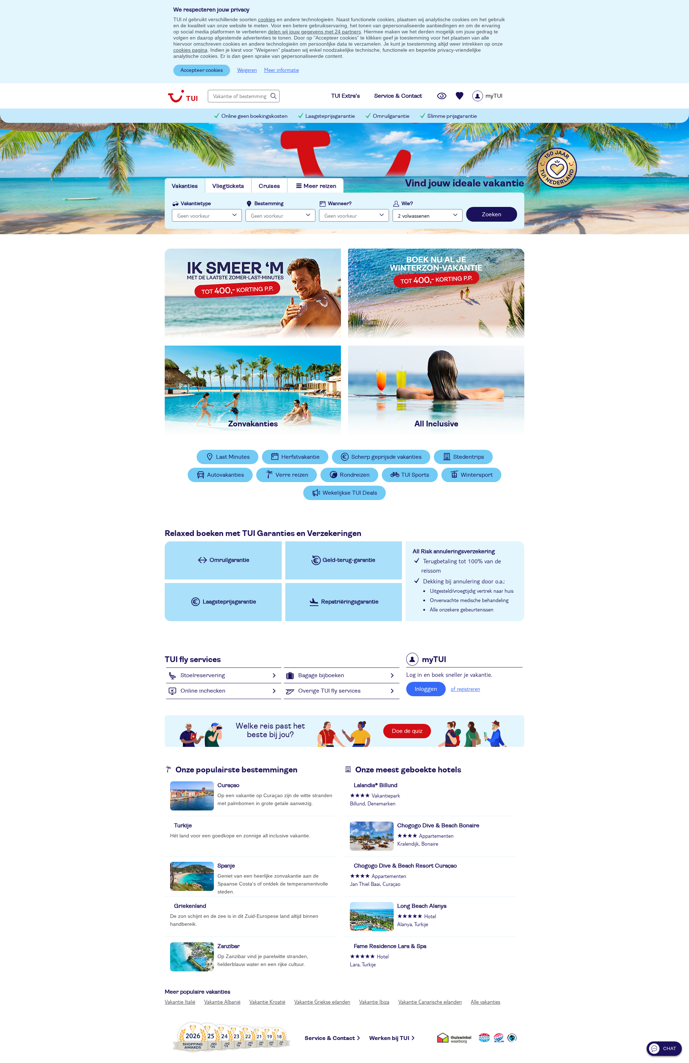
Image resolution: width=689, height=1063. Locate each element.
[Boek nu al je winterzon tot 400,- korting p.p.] (436, 293)
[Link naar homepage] (183, 95)
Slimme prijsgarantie (452, 116)
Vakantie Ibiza (374, 1001)
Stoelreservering (203, 675)
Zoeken (491, 214)
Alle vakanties (485, 1001)
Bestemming (268, 203)
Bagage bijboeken (321, 675)
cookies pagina (190, 50)
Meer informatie (281, 69)
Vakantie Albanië (222, 1001)
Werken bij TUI (389, 1038)
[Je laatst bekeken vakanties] (442, 95)
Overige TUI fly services (329, 691)
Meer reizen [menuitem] (320, 186)
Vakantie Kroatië (267, 1001)
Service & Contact (330, 1038)
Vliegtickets (228, 186)
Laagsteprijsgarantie (330, 116)
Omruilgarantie (391, 116)
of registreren (465, 688)
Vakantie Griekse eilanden (322, 1001)
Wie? (407, 203)
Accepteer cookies (202, 70)
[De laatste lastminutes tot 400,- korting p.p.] (253, 293)
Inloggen (426, 689)
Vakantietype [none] (196, 203)
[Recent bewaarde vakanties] (460, 95)
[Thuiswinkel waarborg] (455, 1037)
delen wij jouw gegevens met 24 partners (314, 31)
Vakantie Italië (180, 1001)
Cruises (269, 186)
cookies (266, 19)
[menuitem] (496, 95)
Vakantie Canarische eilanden (430, 1001)
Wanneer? (340, 203)
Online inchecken (203, 691)
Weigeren (247, 69)
